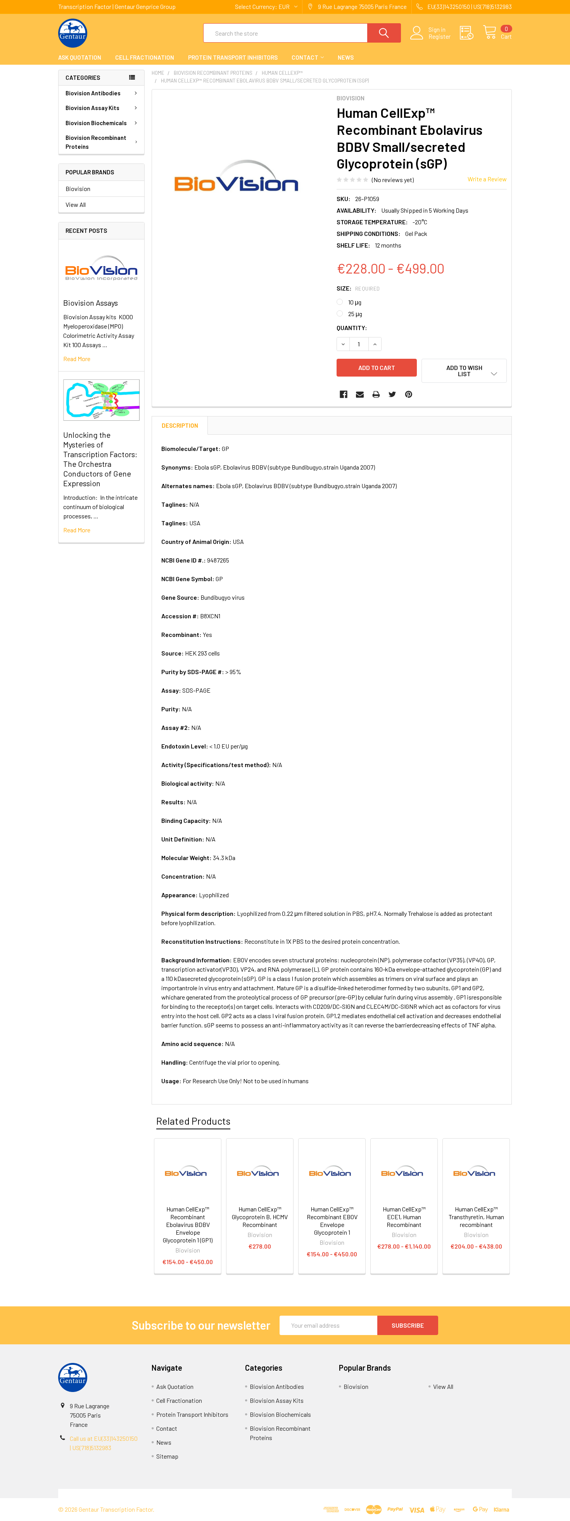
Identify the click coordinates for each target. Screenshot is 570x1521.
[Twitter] (392, 394)
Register (439, 36)
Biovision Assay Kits (92, 107)
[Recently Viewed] (471, 33)
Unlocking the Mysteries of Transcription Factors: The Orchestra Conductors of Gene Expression (100, 459)
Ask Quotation (79, 57)
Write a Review (487, 178)
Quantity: (352, 327)
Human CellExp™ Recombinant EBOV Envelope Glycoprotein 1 (332, 1220)
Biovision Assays (90, 302)
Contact (305, 57)
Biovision (78, 188)
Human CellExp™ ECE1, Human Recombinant (404, 1216)
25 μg (355, 313)
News (346, 57)
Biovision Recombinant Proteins (96, 142)
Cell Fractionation (144, 57)
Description (180, 425)
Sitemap (167, 1456)
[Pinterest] (409, 394)
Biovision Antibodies (93, 92)
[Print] (376, 394)
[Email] (360, 394)
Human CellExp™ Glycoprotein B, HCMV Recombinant (260, 1216)
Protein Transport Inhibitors (233, 57)
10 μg (354, 302)
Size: (358, 288)
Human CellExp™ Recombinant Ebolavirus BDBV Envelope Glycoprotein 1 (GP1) (187, 1224)
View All (76, 204)
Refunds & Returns (342, 1493)
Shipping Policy (228, 1493)
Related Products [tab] (193, 1121)
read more (76, 358)
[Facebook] (344, 394)
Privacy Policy (455, 1493)
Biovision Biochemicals (96, 122)
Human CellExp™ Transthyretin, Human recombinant (476, 1216)
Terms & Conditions (115, 1493)
